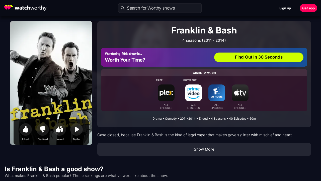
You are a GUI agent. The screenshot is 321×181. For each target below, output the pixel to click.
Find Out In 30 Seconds (259, 57)
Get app (308, 8)
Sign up (285, 8)
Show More (204, 149)
